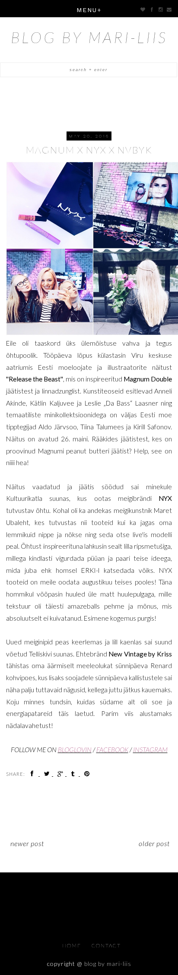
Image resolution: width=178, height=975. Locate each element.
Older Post (154, 843)
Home (72, 945)
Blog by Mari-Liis (89, 37)
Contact (106, 945)
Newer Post (27, 843)
